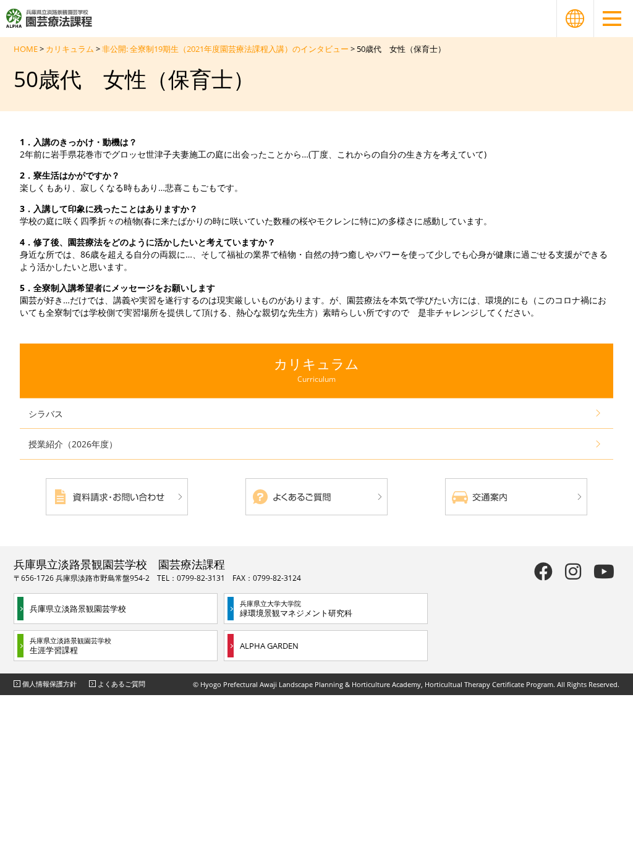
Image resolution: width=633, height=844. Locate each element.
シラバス (45, 414)
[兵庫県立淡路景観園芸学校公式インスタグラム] (573, 571)
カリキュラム (70, 48)
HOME (26, 48)
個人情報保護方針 (49, 684)
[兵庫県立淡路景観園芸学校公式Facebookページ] (543, 571)
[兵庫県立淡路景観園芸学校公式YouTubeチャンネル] (603, 571)
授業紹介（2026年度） (72, 444)
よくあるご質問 (121, 684)
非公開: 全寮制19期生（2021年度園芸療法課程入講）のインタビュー (225, 48)
